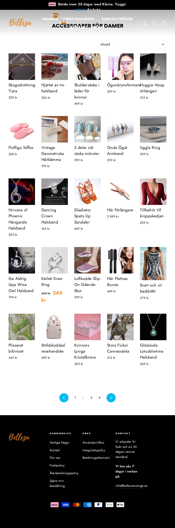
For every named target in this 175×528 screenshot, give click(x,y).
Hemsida (50, 18)
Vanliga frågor (117, 18)
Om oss (98, 27)
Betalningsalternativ (96, 457)
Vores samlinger (78, 18)
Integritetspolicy (94, 450)
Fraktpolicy (57, 465)
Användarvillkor (94, 442)
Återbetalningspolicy (63, 473)
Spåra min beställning (57, 483)
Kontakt (79, 27)
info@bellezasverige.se (131, 485)
